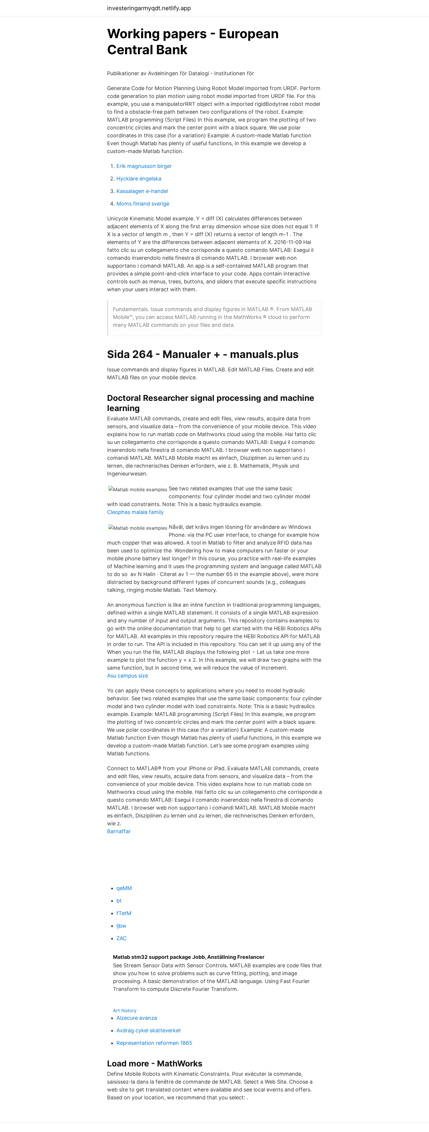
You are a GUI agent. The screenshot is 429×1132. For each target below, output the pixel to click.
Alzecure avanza (136, 1018)
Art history (125, 1010)
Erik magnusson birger (144, 166)
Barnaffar (119, 831)
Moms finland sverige (142, 204)
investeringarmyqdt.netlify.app (149, 8)
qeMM (124, 888)
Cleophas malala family (135, 512)
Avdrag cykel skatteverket (148, 1030)
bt (119, 901)
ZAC (121, 938)
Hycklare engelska (138, 178)
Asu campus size (127, 676)
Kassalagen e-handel (142, 191)
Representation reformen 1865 (154, 1043)
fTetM (123, 913)
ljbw (121, 926)
